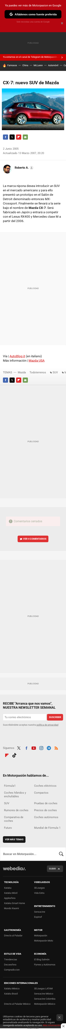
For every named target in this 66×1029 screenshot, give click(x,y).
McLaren (38, 65)
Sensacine (39, 911)
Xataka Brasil (11, 993)
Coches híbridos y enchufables (15, 794)
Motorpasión (40, 935)
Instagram (41, 748)
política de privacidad (47, 724)
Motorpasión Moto (43, 940)
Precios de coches (45, 810)
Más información (51, 1025)
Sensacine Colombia (44, 998)
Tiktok (14, 755)
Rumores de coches (16, 810)
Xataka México (11, 988)
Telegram (49, 748)
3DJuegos (39, 887)
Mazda (22, 372)
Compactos (41, 792)
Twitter (12, 137)
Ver (34, 538)
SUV (55, 372)
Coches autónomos (46, 817)
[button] (24, 168)
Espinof (38, 917)
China (25, 65)
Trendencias (10, 959)
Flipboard (18, 137)
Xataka (7, 887)
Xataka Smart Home (14, 903)
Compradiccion (12, 969)
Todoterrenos (38, 372)
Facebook (5, 137)
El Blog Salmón (42, 959)
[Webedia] (14, 870)
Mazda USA (37, 360)
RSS (56, 748)
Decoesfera (10, 964)
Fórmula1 (10, 785)
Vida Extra (39, 893)
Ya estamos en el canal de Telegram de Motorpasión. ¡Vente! (34, 57)
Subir (52, 868)
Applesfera (9, 898)
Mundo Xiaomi (11, 908)
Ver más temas (14, 839)
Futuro (8, 827)
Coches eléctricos (45, 785)
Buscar (61, 854)
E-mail (25, 137)
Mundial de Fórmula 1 (47, 827)
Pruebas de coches (45, 803)
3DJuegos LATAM (43, 988)
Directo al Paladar (13, 935)
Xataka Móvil (10, 893)
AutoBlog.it (17, 356)
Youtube (34, 748)
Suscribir (55, 717)
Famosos (12, 65)
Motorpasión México (44, 1004)
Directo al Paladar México (17, 1004)
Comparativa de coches (13, 819)
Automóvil (53, 65)
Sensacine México (43, 993)
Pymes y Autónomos (44, 964)
